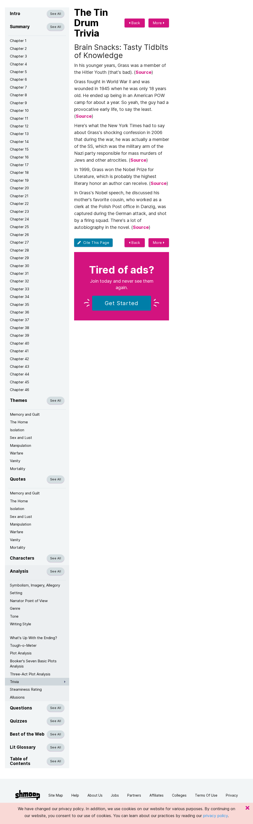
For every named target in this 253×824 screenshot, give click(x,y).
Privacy (232, 795)
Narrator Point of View (29, 600)
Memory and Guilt (25, 414)
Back (135, 23)
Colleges (179, 795)
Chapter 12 (19, 126)
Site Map (55, 795)
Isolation (17, 430)
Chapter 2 (18, 48)
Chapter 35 (19, 304)
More (158, 23)
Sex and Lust (21, 437)
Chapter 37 (19, 319)
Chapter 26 (19, 234)
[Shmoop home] (27, 795)
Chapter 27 (19, 242)
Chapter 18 (19, 172)
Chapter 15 (19, 149)
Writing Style (20, 624)
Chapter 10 (19, 110)
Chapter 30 (19, 265)
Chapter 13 (19, 133)
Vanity (15, 460)
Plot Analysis (21, 653)
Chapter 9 (18, 102)
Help (75, 795)
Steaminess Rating (26, 689)
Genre (15, 608)
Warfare (16, 453)
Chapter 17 (19, 164)
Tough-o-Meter (23, 645)
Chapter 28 (19, 250)
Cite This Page (95, 242)
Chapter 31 (19, 273)
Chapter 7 (18, 87)
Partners (134, 795)
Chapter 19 (19, 180)
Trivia (14, 681)
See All (55, 14)
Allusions (17, 697)
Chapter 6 (18, 79)
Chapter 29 (19, 257)
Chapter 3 (18, 56)
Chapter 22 (19, 203)
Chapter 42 (19, 358)
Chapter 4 (18, 64)
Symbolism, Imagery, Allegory (35, 585)
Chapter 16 (19, 157)
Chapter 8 (18, 95)
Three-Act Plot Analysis (30, 674)
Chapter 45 (19, 382)
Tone (14, 616)
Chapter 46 (19, 389)
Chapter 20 (19, 188)
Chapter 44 (19, 374)
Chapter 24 (19, 219)
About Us (95, 795)
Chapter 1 (18, 40)
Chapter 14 (19, 141)
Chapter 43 (19, 366)
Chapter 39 (19, 335)
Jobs (115, 795)
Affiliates (156, 795)
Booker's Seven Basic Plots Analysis (33, 663)
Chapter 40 (19, 343)
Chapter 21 (19, 196)
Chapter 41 (19, 351)
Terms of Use (206, 795)
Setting (16, 592)
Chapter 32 (19, 281)
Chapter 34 (19, 296)
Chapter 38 (19, 327)
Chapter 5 (18, 71)
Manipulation (20, 445)
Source (143, 72)
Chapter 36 (19, 312)
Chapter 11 (19, 118)
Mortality (17, 468)
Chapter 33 (19, 289)
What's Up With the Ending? (33, 637)
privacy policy (215, 815)
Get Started (121, 303)
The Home (19, 422)
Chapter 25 (19, 226)
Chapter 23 (19, 211)
